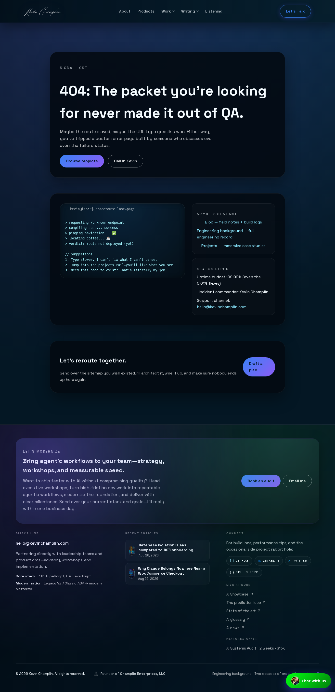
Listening (213, 11)
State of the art (243, 611)
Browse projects (82, 161)
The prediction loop (246, 602)
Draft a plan (256, 367)
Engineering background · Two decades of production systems (265, 674)
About (124, 11)
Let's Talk (295, 11)
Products (146, 11)
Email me (297, 481)
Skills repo (244, 572)
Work (166, 11)
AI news (235, 628)
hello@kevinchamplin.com (221, 306)
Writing (188, 11)
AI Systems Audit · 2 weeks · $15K (255, 648)
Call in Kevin (125, 161)
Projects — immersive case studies (233, 245)
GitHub (239, 561)
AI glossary (238, 619)
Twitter (298, 561)
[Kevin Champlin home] (43, 11)
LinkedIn (268, 561)
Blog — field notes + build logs (233, 222)
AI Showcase (239, 594)
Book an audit (260, 481)
